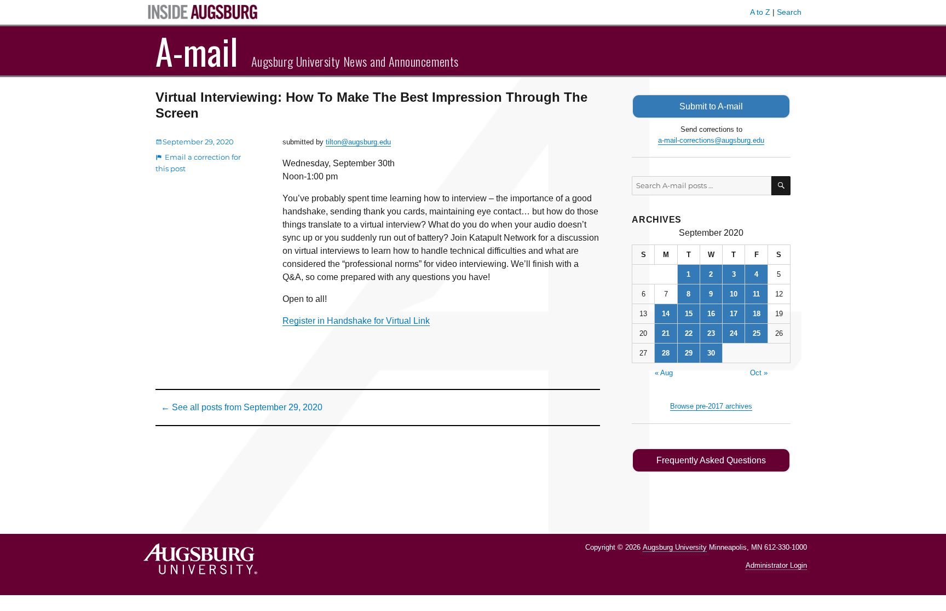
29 (689, 353)
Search (789, 12)
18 (756, 314)
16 (711, 314)
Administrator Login (776, 565)
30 (711, 353)
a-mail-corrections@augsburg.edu (711, 140)
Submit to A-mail (711, 106)
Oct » (759, 373)
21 (666, 333)
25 (756, 333)
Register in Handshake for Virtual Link (356, 320)
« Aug (664, 373)
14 (666, 314)
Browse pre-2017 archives (711, 406)
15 (689, 314)
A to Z (760, 12)
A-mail (196, 51)
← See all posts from (241, 407)
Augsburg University (675, 547)
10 (733, 294)
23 (711, 333)
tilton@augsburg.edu (358, 142)
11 (756, 294)
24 (733, 333)
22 (689, 333)
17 (733, 314)
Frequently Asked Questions (711, 460)
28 (666, 353)
